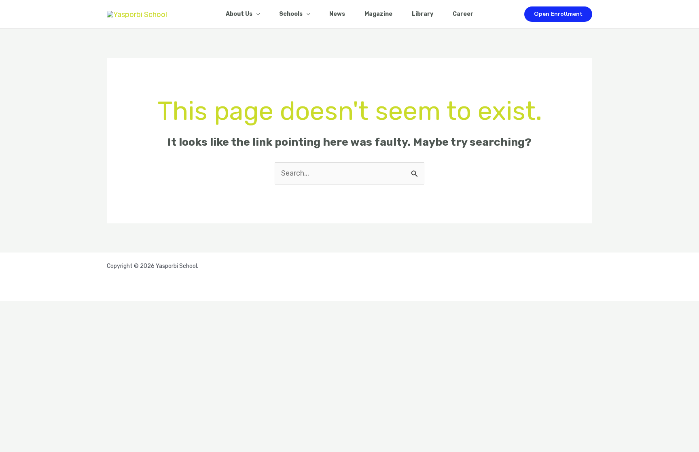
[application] (256, 14)
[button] (558, 14)
